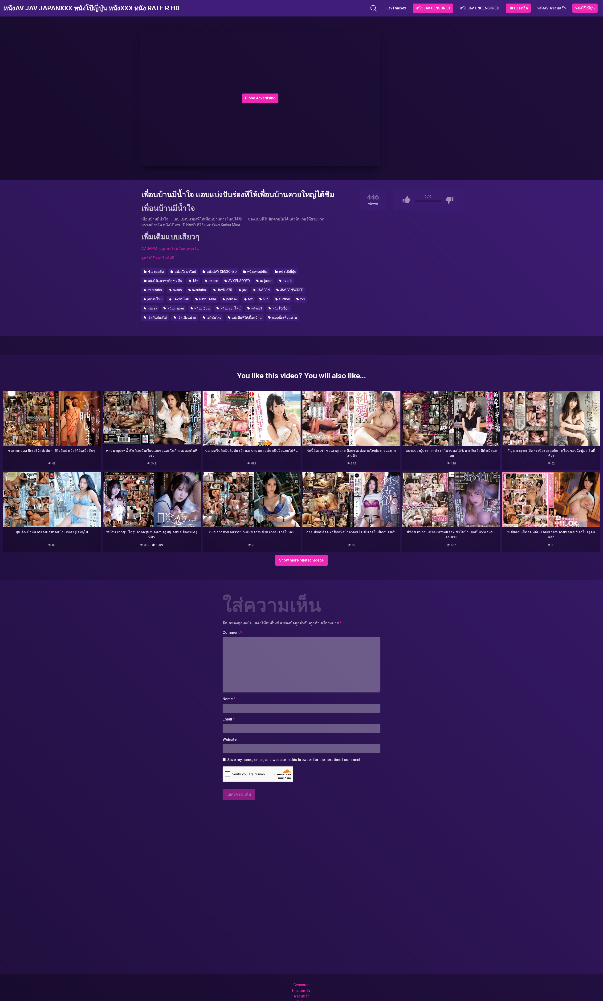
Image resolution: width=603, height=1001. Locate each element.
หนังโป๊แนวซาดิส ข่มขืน (164, 281)
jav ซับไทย (154, 299)
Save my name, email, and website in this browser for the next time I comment (293, 759)
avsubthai (198, 290)
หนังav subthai (257, 271)
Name (229, 699)
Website (229, 739)
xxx (302, 299)
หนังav (152, 308)
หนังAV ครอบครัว (551, 8)
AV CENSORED (239, 281)
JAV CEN (262, 290)
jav (244, 290)
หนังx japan (175, 308)
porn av (231, 299)
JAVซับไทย (180, 299)
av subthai (155, 290)
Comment (232, 632)
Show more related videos (301, 560)
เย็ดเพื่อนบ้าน (186, 317)
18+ (195, 281)
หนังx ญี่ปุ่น (201, 308)
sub (265, 299)
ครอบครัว (301, 996)
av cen (213, 281)
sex (250, 299)
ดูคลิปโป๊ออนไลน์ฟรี (157, 258)
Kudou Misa (207, 299)
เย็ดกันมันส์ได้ (157, 317)
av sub (287, 281)
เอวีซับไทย (213, 317)
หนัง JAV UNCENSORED (479, 8)
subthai (284, 299)
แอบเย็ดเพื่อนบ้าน (284, 317)
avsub (177, 290)
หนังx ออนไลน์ (230, 308)
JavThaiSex (396, 8)
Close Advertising (260, 98)
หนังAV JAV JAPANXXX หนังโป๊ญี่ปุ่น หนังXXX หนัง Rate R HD (91, 8)
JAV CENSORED (291, 290)
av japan (265, 281)
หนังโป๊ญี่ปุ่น (585, 8)
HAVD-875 (224, 290)
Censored (301, 985)
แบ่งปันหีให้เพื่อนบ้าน (246, 317)
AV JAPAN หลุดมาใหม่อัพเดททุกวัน (170, 248)
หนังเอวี (256, 308)
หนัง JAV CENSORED (433, 8)
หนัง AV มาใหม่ (185, 271)
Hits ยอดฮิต (518, 8)
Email (228, 719)
